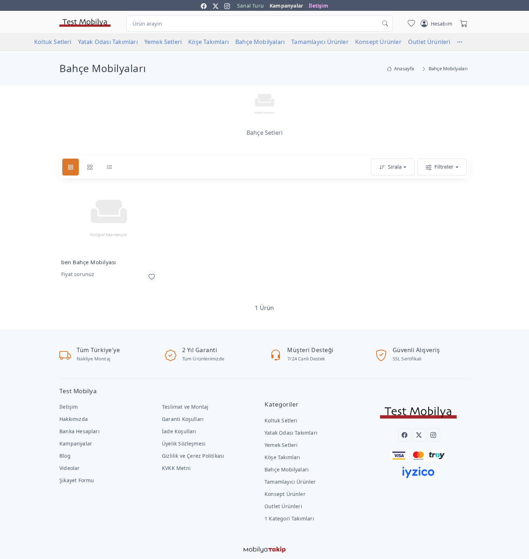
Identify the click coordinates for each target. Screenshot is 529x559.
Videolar (69, 468)
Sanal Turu (250, 5)
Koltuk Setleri (53, 42)
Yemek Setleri (163, 42)
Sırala (395, 166)
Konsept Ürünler (378, 42)
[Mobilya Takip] (265, 549)
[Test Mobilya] (84, 22)
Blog (65, 455)
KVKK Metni (176, 468)
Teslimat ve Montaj (185, 406)
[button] (463, 41)
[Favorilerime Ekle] (152, 276)
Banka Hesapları (79, 431)
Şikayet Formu (76, 480)
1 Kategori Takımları (289, 518)
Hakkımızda (73, 419)
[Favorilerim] (410, 23)
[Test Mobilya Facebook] (204, 5)
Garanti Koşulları (183, 419)
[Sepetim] (462, 23)
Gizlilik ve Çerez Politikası (193, 455)
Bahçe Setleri (265, 133)
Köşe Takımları (208, 42)
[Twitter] (419, 435)
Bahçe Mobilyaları (260, 42)
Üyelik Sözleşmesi (183, 443)
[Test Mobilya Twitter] (215, 5)
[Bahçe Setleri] (264, 105)
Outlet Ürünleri (429, 42)
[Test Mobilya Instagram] (227, 5)
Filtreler (443, 166)
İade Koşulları (179, 431)
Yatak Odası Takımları (108, 42)
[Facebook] (404, 435)
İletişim (318, 5)
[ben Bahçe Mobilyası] (108, 221)
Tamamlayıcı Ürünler (320, 42)
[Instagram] (433, 435)
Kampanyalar (286, 5)
